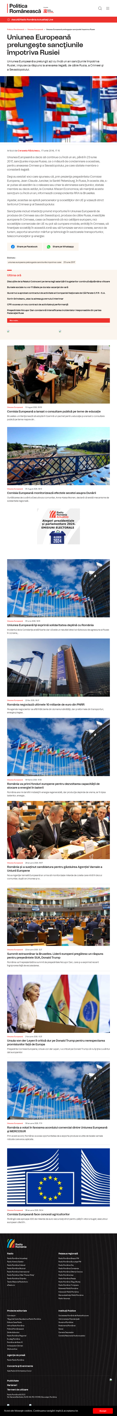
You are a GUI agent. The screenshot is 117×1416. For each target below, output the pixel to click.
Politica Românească (15, 29)
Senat (60, 1329)
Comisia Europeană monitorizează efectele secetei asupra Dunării (58, 465)
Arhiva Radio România (15, 1325)
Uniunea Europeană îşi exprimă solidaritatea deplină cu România (58, 597)
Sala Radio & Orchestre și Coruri (19, 1371)
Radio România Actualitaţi (17, 1258)
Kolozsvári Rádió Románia (68, 1292)
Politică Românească (15, 1329)
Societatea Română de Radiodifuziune (73, 1315)
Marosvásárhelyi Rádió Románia (70, 1295)
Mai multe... (14, 320)
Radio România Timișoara (68, 1285)
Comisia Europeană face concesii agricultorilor (58, 1184)
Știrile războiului (13, 1332)
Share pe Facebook (27, 247)
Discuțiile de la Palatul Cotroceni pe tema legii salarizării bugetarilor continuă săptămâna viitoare (58, 281)
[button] (79, 1411)
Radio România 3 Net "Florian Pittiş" (20, 1275)
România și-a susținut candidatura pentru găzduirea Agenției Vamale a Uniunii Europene (58, 840)
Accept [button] (102, 1411)
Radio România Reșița (67, 1278)
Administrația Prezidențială (68, 1319)
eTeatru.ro (11, 1285)
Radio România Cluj (66, 1265)
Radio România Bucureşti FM (69, 1262)
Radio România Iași (65, 1275)
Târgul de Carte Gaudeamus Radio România (24, 1319)
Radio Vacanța (64, 1298)
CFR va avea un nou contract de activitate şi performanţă (58, 304)
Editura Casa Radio (14, 1322)
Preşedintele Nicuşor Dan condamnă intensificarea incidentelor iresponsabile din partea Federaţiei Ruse (58, 311)
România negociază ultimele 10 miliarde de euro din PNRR (58, 676)
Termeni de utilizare (17, 1390)
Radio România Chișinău (16, 1278)
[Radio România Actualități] (30, 8)
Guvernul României (65, 1322)
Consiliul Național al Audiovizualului (71, 1336)
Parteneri (12, 1385)
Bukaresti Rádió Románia (68, 1288)
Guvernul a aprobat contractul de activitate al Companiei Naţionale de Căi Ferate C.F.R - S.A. (58, 293)
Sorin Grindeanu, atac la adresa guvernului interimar (58, 299)
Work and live (12, 1349)
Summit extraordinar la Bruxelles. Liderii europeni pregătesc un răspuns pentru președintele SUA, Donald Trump (58, 925)
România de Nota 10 (15, 1342)
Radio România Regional (16, 1336)
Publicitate (13, 1381)
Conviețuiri (11, 1315)
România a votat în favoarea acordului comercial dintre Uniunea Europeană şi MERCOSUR (58, 1099)
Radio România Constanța (68, 1268)
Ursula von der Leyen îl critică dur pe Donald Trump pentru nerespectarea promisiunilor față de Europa (58, 1012)
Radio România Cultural (16, 1265)
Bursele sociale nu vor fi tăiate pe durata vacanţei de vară (58, 287)
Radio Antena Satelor (15, 1262)
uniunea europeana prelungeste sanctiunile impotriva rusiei (34, 262)
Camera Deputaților (66, 1332)
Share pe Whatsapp (63, 247)
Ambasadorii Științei (15, 1346)
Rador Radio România (15, 1360)
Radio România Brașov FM (68, 1258)
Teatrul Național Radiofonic (17, 1282)
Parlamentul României (67, 1325)
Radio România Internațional (18, 1272)
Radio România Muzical (16, 1268)
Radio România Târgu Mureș (69, 1282)
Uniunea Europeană (35, 29)
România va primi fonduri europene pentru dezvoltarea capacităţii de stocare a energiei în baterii (58, 757)
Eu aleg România (13, 1339)
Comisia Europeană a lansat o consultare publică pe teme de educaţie (58, 383)
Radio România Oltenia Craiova (70, 1272)
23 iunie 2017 (69, 262)
